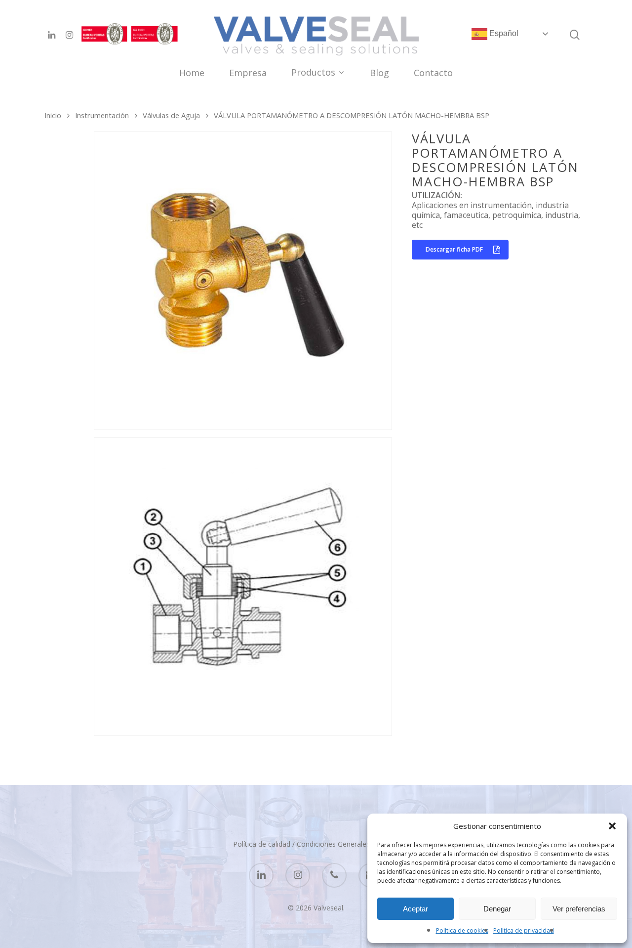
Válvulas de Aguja (171, 115)
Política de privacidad (523, 930)
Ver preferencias (579, 909)
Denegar (497, 909)
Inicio (52, 115)
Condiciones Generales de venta (348, 844)
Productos (313, 73)
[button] (612, 826)
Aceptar (415, 909)
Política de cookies (462, 930)
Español (502, 33)
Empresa (248, 73)
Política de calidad (261, 844)
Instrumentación (102, 115)
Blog (379, 73)
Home (191, 73)
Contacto (433, 73)
